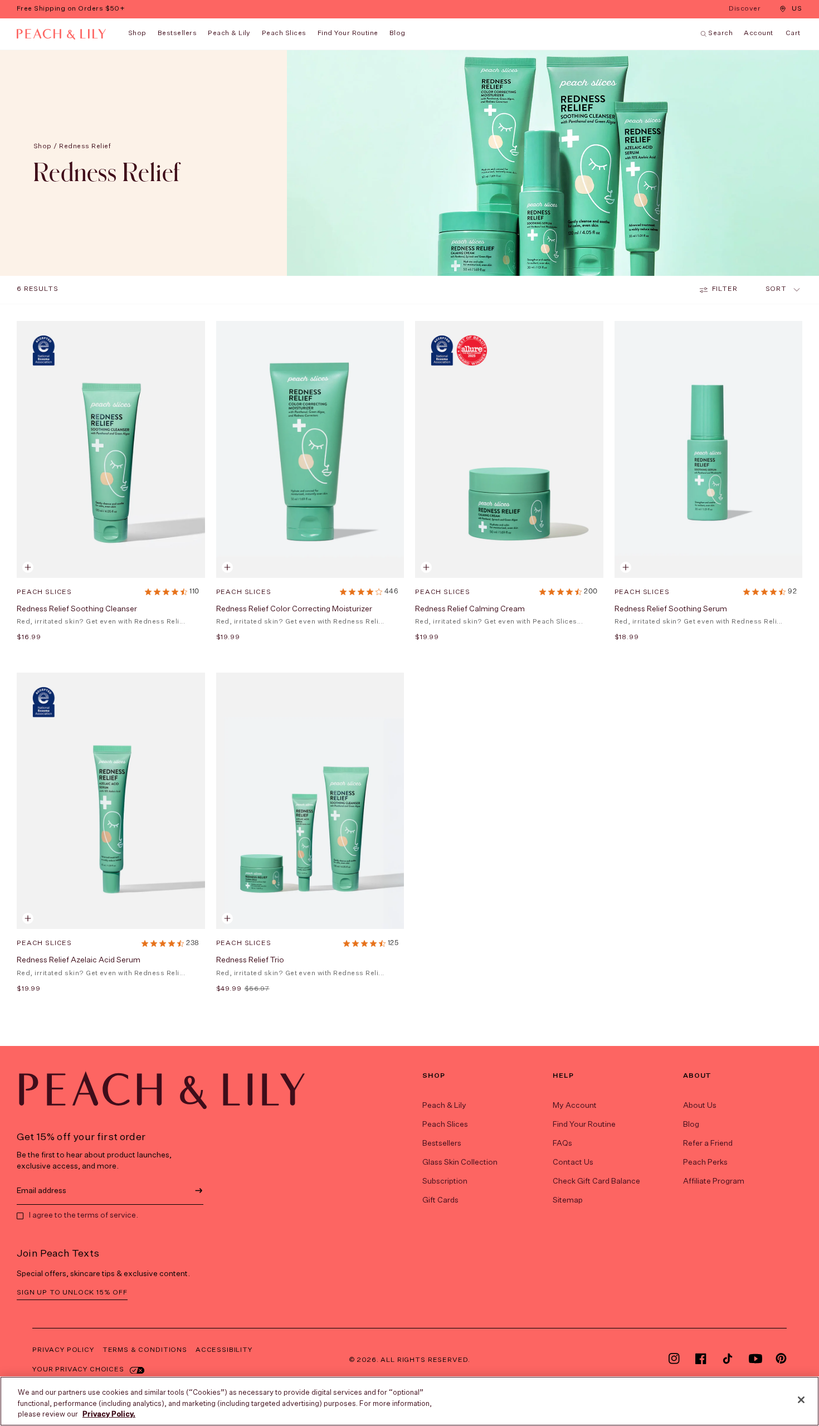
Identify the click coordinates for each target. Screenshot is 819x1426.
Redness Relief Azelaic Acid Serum (78, 960)
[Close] (801, 1400)
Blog (691, 1124)
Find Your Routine (584, 1124)
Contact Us (573, 1162)
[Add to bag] (27, 567)
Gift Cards (440, 1200)
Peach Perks (705, 1162)
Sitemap (568, 1200)
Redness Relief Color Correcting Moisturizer (294, 609)
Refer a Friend (708, 1143)
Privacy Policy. (108, 1414)
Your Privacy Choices (78, 1369)
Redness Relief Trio (250, 960)
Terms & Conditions (145, 1350)
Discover (746, 10)
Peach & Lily (229, 33)
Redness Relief (85, 146)
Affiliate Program (713, 1181)
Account (758, 33)
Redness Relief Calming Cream (470, 609)
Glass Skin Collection (460, 1162)
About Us (699, 1105)
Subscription (444, 1181)
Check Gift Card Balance (596, 1181)
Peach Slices (284, 33)
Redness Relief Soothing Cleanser (77, 609)
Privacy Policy (63, 1350)
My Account (575, 1105)
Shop (137, 33)
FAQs (562, 1143)
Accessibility (224, 1350)
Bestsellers (177, 33)
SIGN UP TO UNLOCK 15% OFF (72, 1292)
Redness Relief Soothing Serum (671, 609)
